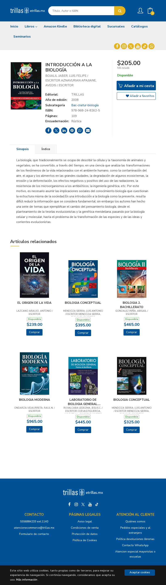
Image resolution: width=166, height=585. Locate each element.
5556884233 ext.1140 (34, 521)
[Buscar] (120, 10)
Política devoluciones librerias (135, 539)
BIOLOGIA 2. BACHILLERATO (131, 305)
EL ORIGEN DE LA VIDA (34, 303)
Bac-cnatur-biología (85, 105)
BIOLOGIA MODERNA (34, 400)
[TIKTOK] (145, 46)
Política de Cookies (85, 540)
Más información (26, 580)
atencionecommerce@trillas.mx (34, 528)
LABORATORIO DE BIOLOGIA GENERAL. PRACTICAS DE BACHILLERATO (83, 402)
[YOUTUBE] (138, 46)
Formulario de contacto (34, 534)
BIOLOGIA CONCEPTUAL (83, 303)
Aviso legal (85, 521)
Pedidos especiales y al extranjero (135, 530)
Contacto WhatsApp (135, 545)
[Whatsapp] (151, 46)
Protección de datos (85, 534)
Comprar (34, 332)
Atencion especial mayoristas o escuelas (135, 554)
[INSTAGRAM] (124, 46)
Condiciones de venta (85, 528)
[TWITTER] (131, 46)
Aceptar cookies (140, 572)
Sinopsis (22, 149)
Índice (46, 149)
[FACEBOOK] (117, 46)
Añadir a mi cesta (138, 85)
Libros (30, 26)
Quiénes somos (135, 521)
